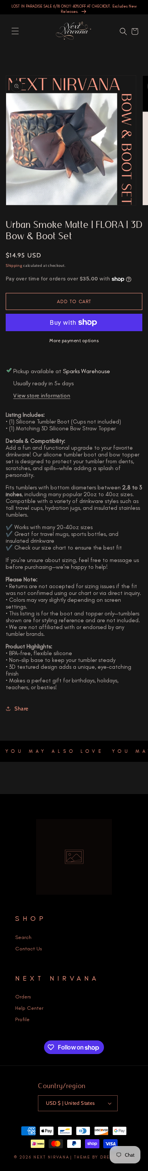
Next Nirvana (51, 1157)
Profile (22, 1019)
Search (23, 937)
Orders (23, 996)
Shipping (14, 265)
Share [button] (21, 708)
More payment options (74, 340)
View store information (41, 395)
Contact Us (28, 948)
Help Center (29, 1008)
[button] (15, 31)
